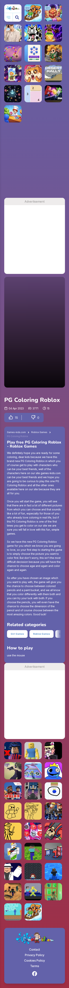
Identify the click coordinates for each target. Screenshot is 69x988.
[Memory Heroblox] (33, 831)
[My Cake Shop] (13, 113)
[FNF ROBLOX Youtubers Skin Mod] (53, 750)
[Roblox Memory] (13, 750)
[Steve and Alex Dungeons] (33, 871)
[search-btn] (17, 17)
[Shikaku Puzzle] (33, 93)
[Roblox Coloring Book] (13, 851)
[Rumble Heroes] (13, 73)
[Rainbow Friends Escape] (33, 791)
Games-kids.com (16, 432)
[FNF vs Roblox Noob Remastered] (13, 811)
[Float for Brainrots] (33, 912)
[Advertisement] (34, 161)
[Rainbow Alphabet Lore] (53, 851)
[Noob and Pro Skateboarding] (13, 891)
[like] (11, 417)
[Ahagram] (33, 53)
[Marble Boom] (13, 53)
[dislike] (33, 417)
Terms (34, 966)
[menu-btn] (8, 17)
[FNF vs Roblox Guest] (13, 831)
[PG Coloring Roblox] (53, 811)
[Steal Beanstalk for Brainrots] (53, 53)
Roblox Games (39, 432)
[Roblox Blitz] (13, 791)
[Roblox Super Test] (13, 871)
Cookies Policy (34, 960)
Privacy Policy (34, 955)
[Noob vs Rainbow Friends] (13, 912)
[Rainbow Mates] (33, 750)
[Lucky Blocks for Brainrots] (53, 33)
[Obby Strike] (13, 770)
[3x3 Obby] (33, 770)
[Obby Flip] (53, 831)
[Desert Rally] (53, 73)
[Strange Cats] (33, 33)
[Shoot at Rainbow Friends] (53, 891)
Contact (34, 949)
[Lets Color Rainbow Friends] (53, 770)
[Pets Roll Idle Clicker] (33, 73)
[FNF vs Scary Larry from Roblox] (33, 811)
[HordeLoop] (13, 93)
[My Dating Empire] (13, 33)
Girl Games (17, 634)
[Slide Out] (53, 93)
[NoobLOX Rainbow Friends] (33, 891)
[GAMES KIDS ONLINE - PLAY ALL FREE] (13, 8)
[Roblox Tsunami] (53, 871)
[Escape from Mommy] (33, 851)
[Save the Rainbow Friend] (53, 791)
